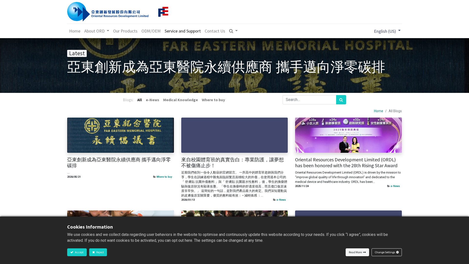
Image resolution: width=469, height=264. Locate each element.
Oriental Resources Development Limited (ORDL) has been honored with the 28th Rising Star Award (346, 162)
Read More (355, 252)
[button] (233, 31)
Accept (79, 252)
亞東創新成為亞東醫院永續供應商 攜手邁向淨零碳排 (119, 162)
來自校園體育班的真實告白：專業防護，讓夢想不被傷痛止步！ (232, 162)
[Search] (341, 99)
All (139, 99)
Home (378, 111)
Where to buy (164, 176)
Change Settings (385, 252)
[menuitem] (74, 31)
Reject (100, 252)
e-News (281, 199)
